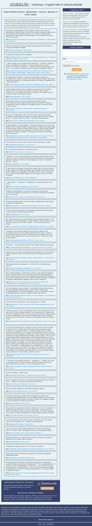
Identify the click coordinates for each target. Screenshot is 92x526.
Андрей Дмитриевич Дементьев (19, 449)
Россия (31, 240)
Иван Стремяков (14, 177)
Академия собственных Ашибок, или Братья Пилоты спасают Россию (31, 71)
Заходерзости (24, 186)
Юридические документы (46, 519)
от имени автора (50, 39)
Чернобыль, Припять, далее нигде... (31, 258)
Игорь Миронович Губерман (18, 384)
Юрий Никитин (13, 304)
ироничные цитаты (22, 137)
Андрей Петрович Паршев (17, 39)
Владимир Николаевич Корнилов (19, 321)
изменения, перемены (40, 108)
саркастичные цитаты (33, 72)
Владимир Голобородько (17, 375)
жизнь (21, 152)
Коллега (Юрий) (11, 72)
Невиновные (25, 205)
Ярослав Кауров (14, 403)
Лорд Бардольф (38, 84)
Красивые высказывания (70, 29)
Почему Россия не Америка (35, 39)
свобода (38, 433)
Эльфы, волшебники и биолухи (31, 366)
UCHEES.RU (19, 4)
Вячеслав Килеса (14, 205)
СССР (29, 354)
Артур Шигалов (14, 258)
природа (32, 177)
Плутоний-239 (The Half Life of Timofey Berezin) (23, 226)
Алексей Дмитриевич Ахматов (18, 240)
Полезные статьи (68, 21)
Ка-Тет (16, 120)
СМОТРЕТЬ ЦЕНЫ (47, 488)
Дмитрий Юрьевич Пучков (17, 354)
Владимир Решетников (16, 424)
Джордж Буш (13, 457)
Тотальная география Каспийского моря (35, 473)
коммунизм (35, 354)
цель (53, 321)
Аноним (41, 226)
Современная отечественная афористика (35, 57)
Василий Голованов (15, 473)
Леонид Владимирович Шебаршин (20, 247)
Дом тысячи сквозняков (27, 120)
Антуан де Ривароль (15, 50)
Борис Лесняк (13, 152)
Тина (44, 366)
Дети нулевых (18, 415)
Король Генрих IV (26, 84)
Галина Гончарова (14, 366)
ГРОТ (11, 415)
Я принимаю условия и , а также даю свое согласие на (78, 76)
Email (64, 59)
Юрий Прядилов (14, 164)
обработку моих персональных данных (77, 78)
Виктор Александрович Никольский (42, 304)
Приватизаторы (10, 137)
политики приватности (80, 75)
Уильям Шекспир (14, 84)
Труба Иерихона (25, 304)
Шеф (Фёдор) (21, 72)
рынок (32, 433)
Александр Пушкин (23, 283)
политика (21, 457)
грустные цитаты (37, 247)
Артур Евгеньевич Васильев (18, 391)
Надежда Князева (14, 108)
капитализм (33, 137)
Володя (33, 205)
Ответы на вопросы (68, 13)
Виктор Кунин (13, 282)
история (14, 59)
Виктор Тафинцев (14, 96)
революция (9, 356)
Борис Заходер (14, 186)
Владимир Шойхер (15, 57)
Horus (11, 120)
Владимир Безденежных (17, 145)
